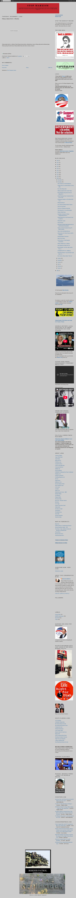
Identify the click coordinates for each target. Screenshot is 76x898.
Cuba (61, 304)
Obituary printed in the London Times (65, 190)
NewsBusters (57, 495)
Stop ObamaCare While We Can (64, 245)
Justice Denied (60, 222)
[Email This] (24, 56)
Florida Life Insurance (59, 728)
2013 (58, 170)
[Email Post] (23, 56)
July (59, 264)
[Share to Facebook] (28, 56)
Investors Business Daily (59, 483)
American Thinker (58, 455)
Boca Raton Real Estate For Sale (61, 725)
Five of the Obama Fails (62, 188)
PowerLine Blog (58, 498)
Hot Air (56, 478)
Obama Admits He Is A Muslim (64, 243)
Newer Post (4, 67)
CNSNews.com (58, 462)
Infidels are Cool (58, 482)
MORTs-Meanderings (59, 616)
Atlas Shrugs (57, 458)
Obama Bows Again (61, 220)
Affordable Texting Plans (60, 722)
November (60, 181)
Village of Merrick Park (59, 740)
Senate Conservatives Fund (60, 505)
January (59, 268)
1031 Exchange (58, 720)
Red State (57, 502)
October (59, 258)
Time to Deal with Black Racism (64, 231)
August (59, 262)
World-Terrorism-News (59, 535)
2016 (58, 164)
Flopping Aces (58, 473)
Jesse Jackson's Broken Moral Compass (65, 204)
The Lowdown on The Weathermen (64, 183)
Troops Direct (57, 532)
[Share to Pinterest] (29, 56)
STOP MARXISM (38, 5)
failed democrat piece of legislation (67, 151)
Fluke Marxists (65, 290)
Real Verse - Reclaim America (61, 500)
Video (7, 57)
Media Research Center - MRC (61, 492)
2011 (58, 174)
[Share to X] (27, 56)
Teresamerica (57, 510)
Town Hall (57, 513)
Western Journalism (59, 515)
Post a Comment (5, 65)
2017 (58, 162)
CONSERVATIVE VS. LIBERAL (64, 250)
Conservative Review (59, 467)
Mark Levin (57, 490)
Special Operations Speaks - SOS (61, 527)
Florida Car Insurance (59, 475)
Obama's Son (59, 357)
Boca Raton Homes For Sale (60, 723)
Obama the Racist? (61, 202)
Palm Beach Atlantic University (61, 737)
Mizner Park (57, 733)
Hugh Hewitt (57, 480)
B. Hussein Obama (68, 142)
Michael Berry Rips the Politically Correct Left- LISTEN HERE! (63, 439)
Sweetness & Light (58, 508)
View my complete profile (62, 593)
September (60, 260)
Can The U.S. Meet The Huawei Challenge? (63, 803)
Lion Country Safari (59, 730)
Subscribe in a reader (59, 571)
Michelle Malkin (58, 493)
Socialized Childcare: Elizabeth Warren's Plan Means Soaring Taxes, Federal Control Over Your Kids (64, 813)
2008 (58, 270)
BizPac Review (58, 460)
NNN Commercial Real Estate (61, 735)
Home (27, 67)
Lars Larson (57, 487)
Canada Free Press (58, 463)
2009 (58, 178)
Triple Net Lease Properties (60, 738)
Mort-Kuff (57, 617)
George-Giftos (58, 614)
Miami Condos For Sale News (61, 732)
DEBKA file (57, 468)
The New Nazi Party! (62, 206)
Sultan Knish (57, 507)
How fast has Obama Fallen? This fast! (65, 256)
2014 (58, 168)
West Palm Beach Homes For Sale (61, 742)
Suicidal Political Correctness (63, 236)
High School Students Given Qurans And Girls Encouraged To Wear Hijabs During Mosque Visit (64, 836)
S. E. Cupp (57, 503)
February (59, 266)
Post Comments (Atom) (11, 70)
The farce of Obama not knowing (64, 208)
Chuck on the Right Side (59, 465)
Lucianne (57, 488)
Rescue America (66, 578)
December (60, 179)
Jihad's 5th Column (61, 238)
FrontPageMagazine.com (60, 477)
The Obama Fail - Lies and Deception (65, 210)
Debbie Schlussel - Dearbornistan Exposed (63, 525)
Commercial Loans (58, 727)
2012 (58, 172)
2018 (58, 160)
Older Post (50, 67)
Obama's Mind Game (62, 212)
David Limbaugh (58, 470)
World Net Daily (58, 517)
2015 (58, 166)
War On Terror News (59, 533)
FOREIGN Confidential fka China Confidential (64, 472)
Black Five (57, 523)
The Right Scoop (58, 512)
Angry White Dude (58, 457)
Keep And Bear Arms (59, 485)
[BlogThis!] (25, 56)
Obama (63, 76)
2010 (58, 176)
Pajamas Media (58, 497)
